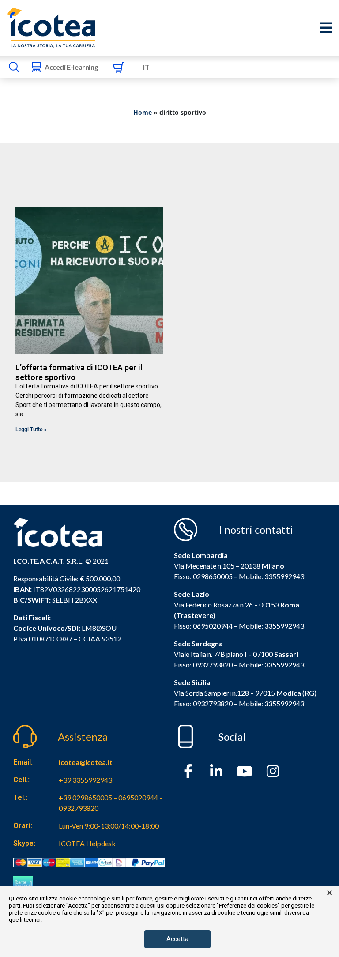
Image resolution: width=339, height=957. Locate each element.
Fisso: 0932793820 (203, 664)
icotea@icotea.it (86, 762)
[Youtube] (244, 771)
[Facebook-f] (188, 771)
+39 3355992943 (85, 780)
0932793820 (213, 703)
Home (142, 112)
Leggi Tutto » (31, 429)
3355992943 (284, 576)
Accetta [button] (177, 938)
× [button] (329, 893)
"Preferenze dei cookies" (248, 905)
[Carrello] (118, 67)
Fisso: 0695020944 (203, 626)
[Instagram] (273, 771)
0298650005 (213, 576)
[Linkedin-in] (216, 771)
